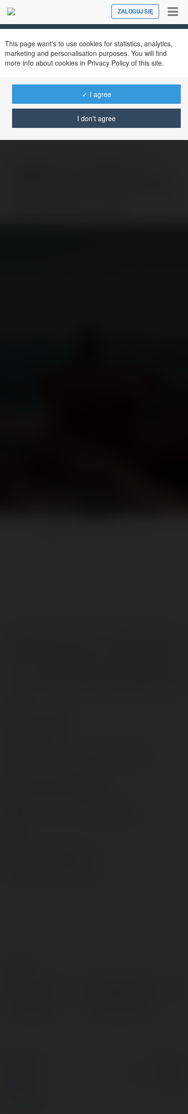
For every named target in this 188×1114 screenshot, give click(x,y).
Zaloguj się (135, 11)
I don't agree (96, 118)
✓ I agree (96, 94)
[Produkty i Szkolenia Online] (11, 11)
